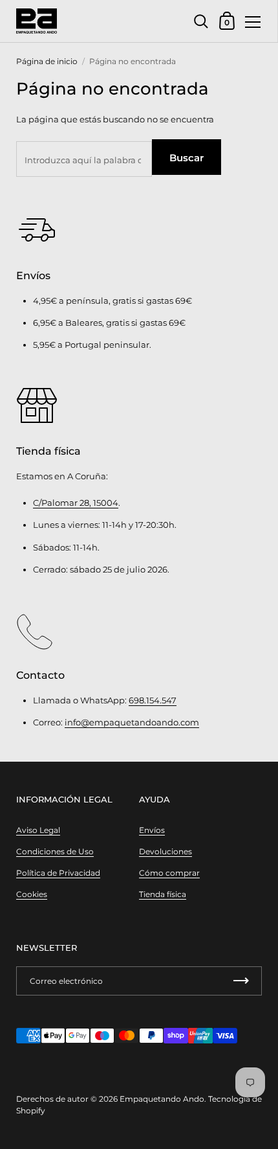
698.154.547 (152, 700)
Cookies (31, 894)
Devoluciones (165, 851)
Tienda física (162, 894)
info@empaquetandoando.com (132, 722)
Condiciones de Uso (55, 851)
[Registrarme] (241, 980)
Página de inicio (47, 61)
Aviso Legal (38, 830)
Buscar (186, 158)
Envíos (152, 830)
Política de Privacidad (58, 873)
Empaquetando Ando (162, 1099)
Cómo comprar (169, 873)
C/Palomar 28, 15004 (75, 502)
